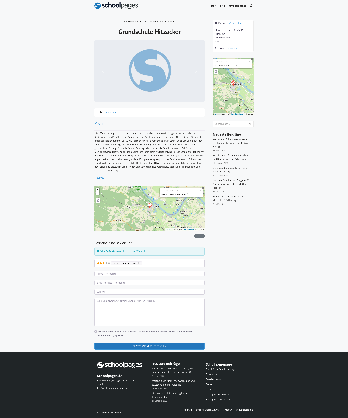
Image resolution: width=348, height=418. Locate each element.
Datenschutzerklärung (207, 410)
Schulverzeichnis (244, 410)
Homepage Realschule (217, 394)
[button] (102, 71)
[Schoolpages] (116, 5)
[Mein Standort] (187, 194)
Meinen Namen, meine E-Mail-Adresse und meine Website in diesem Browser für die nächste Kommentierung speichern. (145, 333)
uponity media (120, 388)
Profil (99, 123)
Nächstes (199, 236)
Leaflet (168, 229)
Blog (222, 5)
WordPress (120, 412)
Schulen (138, 21)
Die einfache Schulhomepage (221, 369)
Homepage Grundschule (218, 399)
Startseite (128, 21)
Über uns (210, 389)
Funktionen (211, 374)
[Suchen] (251, 5)
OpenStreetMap (188, 229)
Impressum (227, 410)
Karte (99, 178)
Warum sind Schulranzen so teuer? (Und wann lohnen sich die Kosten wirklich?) (231, 143)
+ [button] (97, 189)
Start (213, 5)
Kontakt (188, 410)
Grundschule (109, 112)
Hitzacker (148, 21)
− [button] (97, 193)
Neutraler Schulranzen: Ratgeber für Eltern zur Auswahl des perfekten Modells (231, 184)
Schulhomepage (237, 5)
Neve (99, 412)
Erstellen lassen (214, 379)
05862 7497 (233, 48)
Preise (209, 384)
